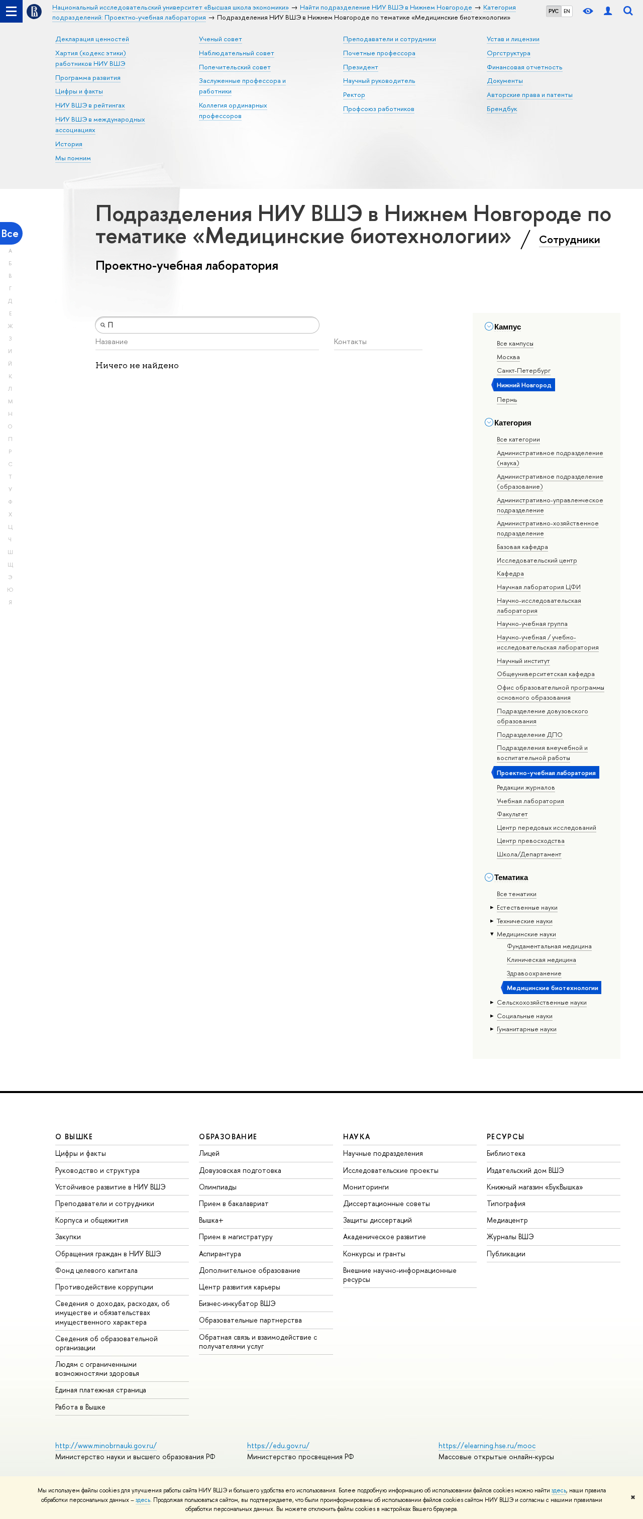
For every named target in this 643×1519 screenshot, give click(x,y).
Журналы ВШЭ (510, 1236)
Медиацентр (507, 1220)
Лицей (209, 1153)
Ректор (354, 94)
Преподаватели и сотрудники (389, 38)
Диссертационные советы (386, 1203)
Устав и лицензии (513, 38)
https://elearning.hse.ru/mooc (487, 1445)
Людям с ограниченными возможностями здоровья (97, 1368)
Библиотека (506, 1153)
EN (567, 11)
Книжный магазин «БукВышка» (535, 1186)
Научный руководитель (379, 80)
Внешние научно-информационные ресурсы (400, 1274)
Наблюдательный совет (236, 52)
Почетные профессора (379, 52)
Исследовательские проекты (391, 1170)
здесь (559, 1490)
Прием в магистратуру (236, 1236)
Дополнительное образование (249, 1270)
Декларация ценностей (92, 38)
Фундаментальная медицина (549, 945)
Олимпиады (218, 1186)
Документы (505, 80)
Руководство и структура (97, 1170)
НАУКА (357, 1136)
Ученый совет (220, 38)
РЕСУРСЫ (506, 1136)
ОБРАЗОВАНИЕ (228, 1136)
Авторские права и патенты (530, 94)
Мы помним (73, 157)
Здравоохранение (534, 973)
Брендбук (502, 108)
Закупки (68, 1236)
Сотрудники (569, 239)
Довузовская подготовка (240, 1170)
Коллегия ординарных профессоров (233, 110)
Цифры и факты (79, 90)
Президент (360, 66)
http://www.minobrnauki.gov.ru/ (106, 1445)
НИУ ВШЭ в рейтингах (90, 105)
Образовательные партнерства (250, 1320)
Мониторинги (366, 1186)
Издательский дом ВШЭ (525, 1170)
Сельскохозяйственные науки (542, 1002)
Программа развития (88, 77)
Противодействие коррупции (104, 1286)
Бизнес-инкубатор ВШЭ (237, 1303)
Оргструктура (508, 52)
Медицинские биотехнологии (552, 987)
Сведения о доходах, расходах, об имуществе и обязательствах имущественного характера (112, 1312)
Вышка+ (211, 1220)
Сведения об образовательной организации (106, 1343)
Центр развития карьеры (239, 1286)
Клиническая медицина (541, 959)
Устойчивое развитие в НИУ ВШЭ (110, 1186)
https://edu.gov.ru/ (278, 1445)
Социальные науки (525, 1015)
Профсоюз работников (378, 108)
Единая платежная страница (100, 1389)
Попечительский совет (235, 66)
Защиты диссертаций (377, 1220)
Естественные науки (527, 907)
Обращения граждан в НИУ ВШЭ (108, 1253)
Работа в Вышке (80, 1407)
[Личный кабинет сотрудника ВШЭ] (607, 11)
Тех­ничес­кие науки (525, 920)
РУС (554, 11)
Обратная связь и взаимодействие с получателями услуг (258, 1341)
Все (10, 233)
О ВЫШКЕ (74, 1136)
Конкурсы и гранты (374, 1253)
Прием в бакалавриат (234, 1203)
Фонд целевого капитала (96, 1270)
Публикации (506, 1253)
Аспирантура (220, 1253)
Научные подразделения (383, 1153)
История (68, 143)
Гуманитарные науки (527, 1028)
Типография (506, 1203)
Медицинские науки (526, 933)
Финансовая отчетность (525, 66)
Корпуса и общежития (91, 1220)
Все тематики (517, 893)
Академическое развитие (384, 1236)
